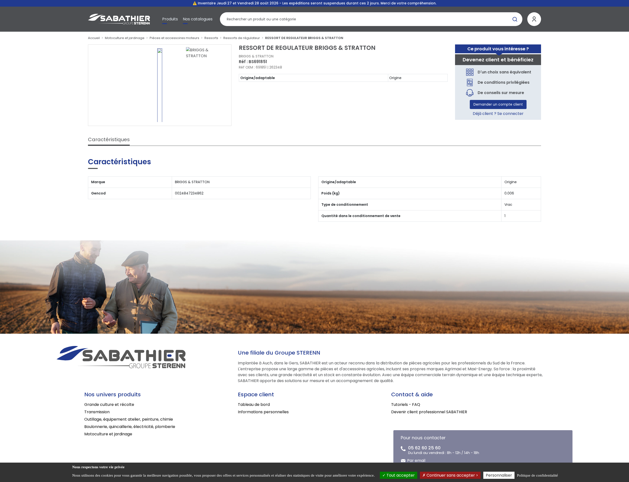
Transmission (97, 412)
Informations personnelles (263, 412)
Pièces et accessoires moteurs (174, 38)
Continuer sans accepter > (452, 475)
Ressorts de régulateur (241, 38)
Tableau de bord (254, 404)
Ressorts (211, 38)
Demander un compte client (498, 104)
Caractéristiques (109, 139)
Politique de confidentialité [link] (537, 475)
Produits (170, 19)
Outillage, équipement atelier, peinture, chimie (128, 419)
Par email (416, 460)
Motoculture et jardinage (124, 38)
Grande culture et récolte (109, 404)
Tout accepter (400, 475)
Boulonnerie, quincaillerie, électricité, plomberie (129, 426)
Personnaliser (499, 475)
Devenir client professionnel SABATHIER (429, 412)
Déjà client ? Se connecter (498, 113)
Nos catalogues (198, 19)
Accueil (94, 38)
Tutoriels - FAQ (405, 404)
